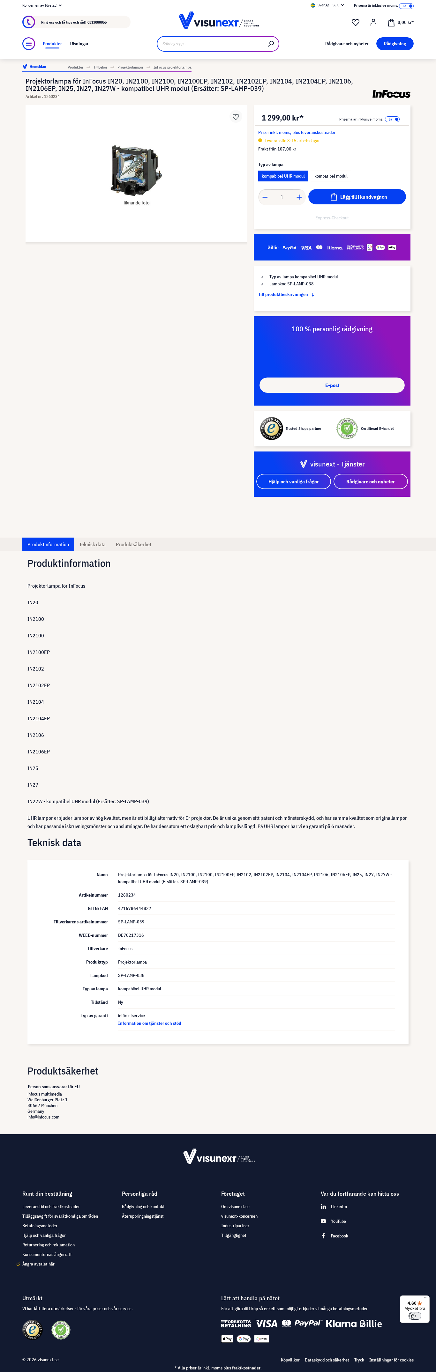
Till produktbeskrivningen (283, 294)
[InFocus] (391, 94)
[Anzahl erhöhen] (299, 197)
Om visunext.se (235, 1206)
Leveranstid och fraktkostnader (51, 1206)
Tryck (359, 1360)
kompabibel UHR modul (283, 176)
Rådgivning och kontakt (143, 1206)
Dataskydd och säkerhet (327, 1360)
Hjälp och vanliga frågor (44, 1235)
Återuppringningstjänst (143, 1216)
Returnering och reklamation (48, 1245)
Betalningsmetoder (39, 1226)
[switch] (415, 1316)
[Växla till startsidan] (218, 22)
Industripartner (235, 1226)
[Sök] (271, 44)
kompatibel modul (331, 176)
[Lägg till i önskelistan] (235, 116)
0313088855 (97, 22)
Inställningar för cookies (391, 1360)
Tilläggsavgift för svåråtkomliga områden (60, 1216)
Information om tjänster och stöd (149, 1023)
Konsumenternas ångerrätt (47, 1254)
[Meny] (28, 43)
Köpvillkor (290, 1360)
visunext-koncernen (239, 1216)
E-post (332, 385)
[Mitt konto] (373, 22)
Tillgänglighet (233, 1235)
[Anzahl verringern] (265, 197)
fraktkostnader (246, 1368)
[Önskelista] (355, 22)
